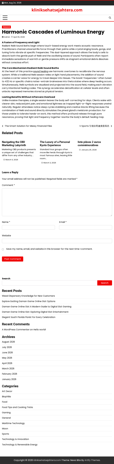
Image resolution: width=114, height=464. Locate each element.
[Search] (110, 18)
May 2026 (7, 357)
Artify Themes (92, 460)
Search (6, 278)
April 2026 (7, 363)
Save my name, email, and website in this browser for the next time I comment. (49, 249)
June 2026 (7, 352)
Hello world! (39, 329)
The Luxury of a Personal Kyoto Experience (55, 143)
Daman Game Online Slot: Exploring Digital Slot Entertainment (35, 311)
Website (6, 235)
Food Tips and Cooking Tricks (17, 407)
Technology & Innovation (15, 439)
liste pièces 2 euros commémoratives (89, 143)
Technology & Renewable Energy (20, 444)
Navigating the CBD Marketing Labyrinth (14, 143)
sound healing (40, 71)
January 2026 (9, 379)
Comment (8, 185)
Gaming (6, 412)
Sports (5, 433)
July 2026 (7, 347)
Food (4, 401)
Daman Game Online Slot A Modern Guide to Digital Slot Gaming (36, 306)
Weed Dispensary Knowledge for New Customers (28, 295)
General (6, 27)
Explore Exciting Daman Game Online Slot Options (28, 301)
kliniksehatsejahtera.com (57, 10)
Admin (7, 37)
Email (63, 222)
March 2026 (8, 368)
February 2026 (9, 373)
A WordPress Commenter (15, 329)
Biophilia (6, 396)
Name (6, 222)
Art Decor (7, 391)
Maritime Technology (13, 423)
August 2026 (8, 341)
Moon (5, 428)
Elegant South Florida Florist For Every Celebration (28, 317)
